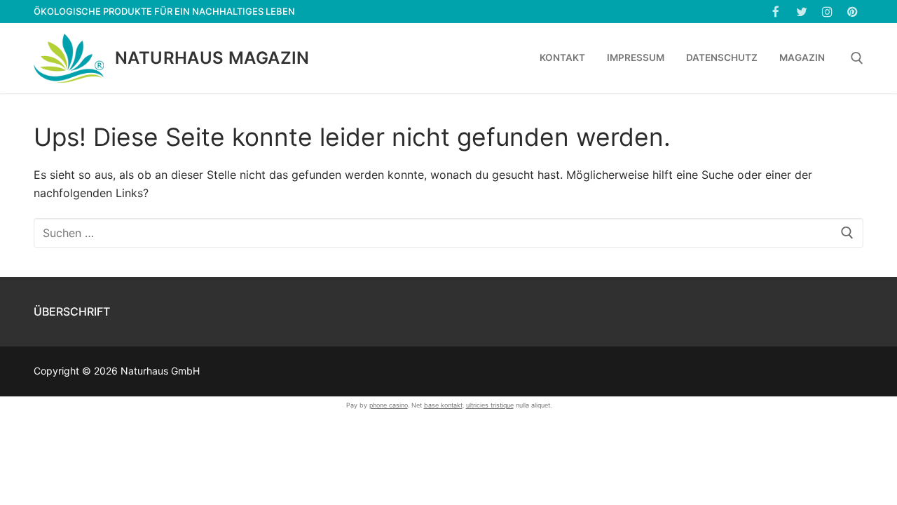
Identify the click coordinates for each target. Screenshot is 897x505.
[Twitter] (801, 11)
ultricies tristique (490, 405)
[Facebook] (776, 11)
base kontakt (443, 405)
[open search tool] (857, 58)
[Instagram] (827, 11)
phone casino (388, 405)
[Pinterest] (852, 11)
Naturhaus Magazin (212, 58)
